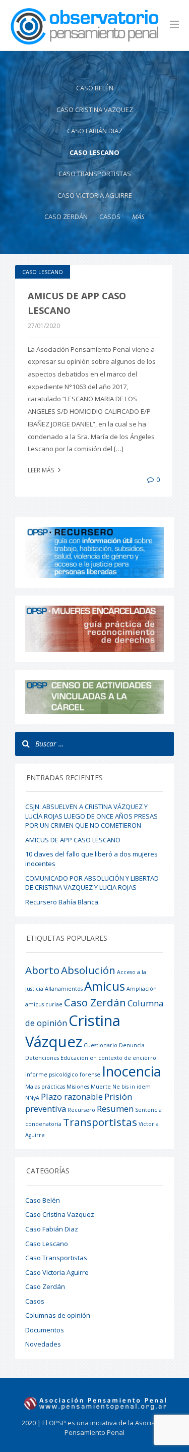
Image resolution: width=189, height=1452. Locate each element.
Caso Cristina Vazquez (94, 109)
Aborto (42, 970)
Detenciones (42, 1057)
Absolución (88, 970)
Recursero (81, 1109)
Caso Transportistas (94, 173)
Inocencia (131, 1071)
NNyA (32, 1097)
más (138, 216)
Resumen (115, 1108)
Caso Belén (94, 87)
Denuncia (132, 1045)
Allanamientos (64, 988)
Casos (109, 216)
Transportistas (100, 1122)
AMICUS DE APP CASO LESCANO (72, 839)
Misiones (78, 1086)
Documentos (44, 1329)
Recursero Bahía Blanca (61, 901)
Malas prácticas (45, 1086)
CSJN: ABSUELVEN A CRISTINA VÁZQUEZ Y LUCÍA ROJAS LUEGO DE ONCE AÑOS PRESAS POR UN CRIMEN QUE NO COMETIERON (91, 816)
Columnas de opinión (57, 1315)
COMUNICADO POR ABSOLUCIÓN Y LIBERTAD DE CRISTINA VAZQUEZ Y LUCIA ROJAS (92, 883)
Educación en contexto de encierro (108, 1057)
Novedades (43, 1344)
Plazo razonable (72, 1096)
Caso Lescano (94, 152)
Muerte (101, 1086)
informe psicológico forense (62, 1074)
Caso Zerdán (66, 216)
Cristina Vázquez (72, 1031)
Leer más (41, 470)
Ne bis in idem (131, 1086)
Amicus (104, 986)
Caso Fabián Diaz (94, 130)
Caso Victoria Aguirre (94, 195)
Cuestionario (100, 1045)
